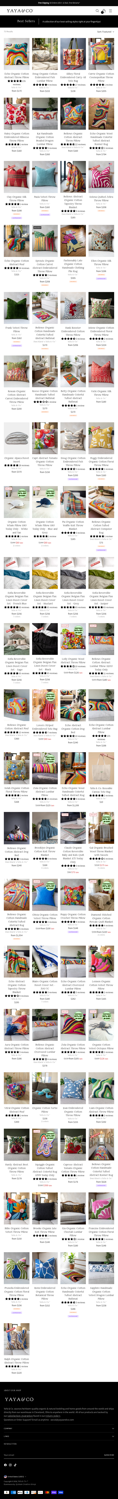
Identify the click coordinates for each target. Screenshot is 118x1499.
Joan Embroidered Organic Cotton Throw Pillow (73, 1112)
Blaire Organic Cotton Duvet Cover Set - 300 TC (44, 985)
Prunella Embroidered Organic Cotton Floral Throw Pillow (16, 1292)
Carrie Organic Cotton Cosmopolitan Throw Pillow (101, 77)
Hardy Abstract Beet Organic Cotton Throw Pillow (16, 1168)
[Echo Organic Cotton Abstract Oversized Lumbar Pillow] (73, 962)
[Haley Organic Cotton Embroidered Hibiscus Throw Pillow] (17, 114)
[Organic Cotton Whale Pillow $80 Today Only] (17, 502)
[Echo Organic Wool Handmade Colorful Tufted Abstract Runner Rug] (101, 114)
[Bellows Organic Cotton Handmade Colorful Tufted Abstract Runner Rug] (101, 1144)
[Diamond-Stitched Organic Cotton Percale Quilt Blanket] (101, 895)
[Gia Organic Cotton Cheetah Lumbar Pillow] (73, 1208)
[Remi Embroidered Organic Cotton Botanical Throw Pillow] (45, 1268)
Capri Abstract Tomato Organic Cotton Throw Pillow (44, 462)
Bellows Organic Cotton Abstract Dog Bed (16, 852)
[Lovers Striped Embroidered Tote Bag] (45, 705)
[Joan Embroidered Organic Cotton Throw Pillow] (73, 1088)
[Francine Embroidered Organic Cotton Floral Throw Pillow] (101, 1208)
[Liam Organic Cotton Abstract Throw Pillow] (101, 1088)
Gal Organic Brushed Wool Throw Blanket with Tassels (101, 851)
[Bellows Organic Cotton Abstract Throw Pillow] (73, 114)
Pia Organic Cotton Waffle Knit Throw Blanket (73, 525)
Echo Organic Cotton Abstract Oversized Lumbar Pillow (73, 985)
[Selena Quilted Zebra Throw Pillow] (101, 177)
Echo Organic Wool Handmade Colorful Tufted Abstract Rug (73, 792)
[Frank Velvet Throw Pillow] (17, 308)
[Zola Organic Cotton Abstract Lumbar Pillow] (45, 768)
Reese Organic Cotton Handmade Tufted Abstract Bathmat (45, 395)
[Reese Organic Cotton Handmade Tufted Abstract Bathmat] (45, 371)
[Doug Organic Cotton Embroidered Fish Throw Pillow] (73, 438)
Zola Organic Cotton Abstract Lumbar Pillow (45, 792)
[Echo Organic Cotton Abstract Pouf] (17, 241)
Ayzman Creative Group (25, 1484)
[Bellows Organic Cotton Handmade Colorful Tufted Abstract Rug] (17, 895)
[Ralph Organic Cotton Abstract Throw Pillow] (17, 1339)
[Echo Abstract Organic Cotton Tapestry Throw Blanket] (17, 962)
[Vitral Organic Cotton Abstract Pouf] (17, 1088)
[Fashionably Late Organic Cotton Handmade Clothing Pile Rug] (73, 241)
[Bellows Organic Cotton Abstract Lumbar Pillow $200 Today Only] (101, 639)
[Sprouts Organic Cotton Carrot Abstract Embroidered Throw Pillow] (45, 241)
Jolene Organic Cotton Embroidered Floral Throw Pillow (101, 331)
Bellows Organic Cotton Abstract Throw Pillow (73, 137)
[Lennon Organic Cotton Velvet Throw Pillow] (101, 962)
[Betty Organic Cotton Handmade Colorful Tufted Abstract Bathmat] (73, 371)
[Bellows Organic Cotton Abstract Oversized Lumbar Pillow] (45, 1025)
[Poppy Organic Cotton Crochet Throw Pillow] (73, 895)
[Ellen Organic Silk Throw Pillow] (101, 241)
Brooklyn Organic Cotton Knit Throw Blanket (44, 851)
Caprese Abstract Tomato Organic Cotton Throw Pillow (73, 1168)
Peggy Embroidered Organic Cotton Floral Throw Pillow (101, 462)
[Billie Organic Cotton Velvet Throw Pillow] (17, 1208)
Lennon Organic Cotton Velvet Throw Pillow (101, 985)
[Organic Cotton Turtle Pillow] (45, 1088)
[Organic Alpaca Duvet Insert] (17, 438)
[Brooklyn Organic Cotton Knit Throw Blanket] (45, 828)
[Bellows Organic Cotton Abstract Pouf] (17, 705)
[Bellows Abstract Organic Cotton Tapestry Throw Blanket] (73, 177)
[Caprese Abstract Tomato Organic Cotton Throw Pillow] (73, 1145)
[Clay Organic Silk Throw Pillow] (17, 177)
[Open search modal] (97, 11)
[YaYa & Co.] (19, 10)
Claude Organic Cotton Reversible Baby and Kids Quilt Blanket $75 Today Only (73, 855)
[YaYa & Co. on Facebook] (6, 1465)
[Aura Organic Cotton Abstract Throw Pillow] (17, 1025)
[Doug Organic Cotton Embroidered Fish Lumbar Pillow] (45, 54)
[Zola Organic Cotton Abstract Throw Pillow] (73, 1025)
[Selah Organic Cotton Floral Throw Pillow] (17, 768)
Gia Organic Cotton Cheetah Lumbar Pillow (73, 1232)
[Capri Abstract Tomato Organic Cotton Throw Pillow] (45, 438)
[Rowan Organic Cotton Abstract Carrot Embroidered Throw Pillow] (17, 371)
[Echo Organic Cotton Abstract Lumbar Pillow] (101, 705)
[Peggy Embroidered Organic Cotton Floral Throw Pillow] (101, 438)
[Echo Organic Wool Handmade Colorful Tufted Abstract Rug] (73, 768)
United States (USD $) (16, 1476)
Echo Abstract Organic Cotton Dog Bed (73, 729)
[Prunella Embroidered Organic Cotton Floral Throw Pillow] (17, 1268)
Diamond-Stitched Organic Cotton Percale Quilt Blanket (101, 918)
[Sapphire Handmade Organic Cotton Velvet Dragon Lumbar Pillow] (101, 1268)
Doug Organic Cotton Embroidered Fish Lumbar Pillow (45, 77)
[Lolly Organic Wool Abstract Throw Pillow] (73, 639)
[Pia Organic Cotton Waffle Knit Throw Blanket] (73, 502)
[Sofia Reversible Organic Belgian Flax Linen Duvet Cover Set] (17, 573)
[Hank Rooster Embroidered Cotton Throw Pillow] (73, 308)
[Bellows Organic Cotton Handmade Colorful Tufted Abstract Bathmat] (45, 308)
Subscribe (109, 1455)
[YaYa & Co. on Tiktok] (15, 1465)
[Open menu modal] (110, 11)
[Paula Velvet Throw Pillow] (45, 177)
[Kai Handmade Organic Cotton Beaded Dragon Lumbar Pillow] (45, 114)
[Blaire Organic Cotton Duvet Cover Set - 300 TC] (45, 962)
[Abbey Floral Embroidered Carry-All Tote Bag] (73, 54)
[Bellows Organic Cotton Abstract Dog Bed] (17, 828)
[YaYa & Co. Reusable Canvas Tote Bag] (101, 768)
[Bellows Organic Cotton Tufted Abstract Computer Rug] (101, 502)
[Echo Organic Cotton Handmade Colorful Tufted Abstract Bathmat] (73, 1268)
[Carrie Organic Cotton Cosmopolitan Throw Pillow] (101, 54)
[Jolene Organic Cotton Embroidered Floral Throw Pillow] (101, 308)
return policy (52, 1416)
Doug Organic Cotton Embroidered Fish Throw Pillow (73, 462)
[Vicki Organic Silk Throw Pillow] (101, 371)
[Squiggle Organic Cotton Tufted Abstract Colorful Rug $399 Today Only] (45, 1145)
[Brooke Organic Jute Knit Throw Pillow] (45, 1208)
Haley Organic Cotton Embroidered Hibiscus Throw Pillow (16, 137)
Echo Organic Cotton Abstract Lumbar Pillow (101, 728)
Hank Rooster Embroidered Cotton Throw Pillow (73, 331)
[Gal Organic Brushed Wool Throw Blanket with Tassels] (101, 828)
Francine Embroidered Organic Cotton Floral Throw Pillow (101, 1232)
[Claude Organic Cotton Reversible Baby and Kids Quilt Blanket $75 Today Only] (73, 828)
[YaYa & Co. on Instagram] (10, 1465)
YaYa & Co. (22, 1481)
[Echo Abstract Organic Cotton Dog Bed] (73, 705)
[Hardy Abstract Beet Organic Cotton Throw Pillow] (17, 1145)
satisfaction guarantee (20, 1416)
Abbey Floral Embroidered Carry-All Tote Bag (73, 77)
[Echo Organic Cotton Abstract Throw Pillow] (17, 54)
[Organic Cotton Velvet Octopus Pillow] (101, 1025)
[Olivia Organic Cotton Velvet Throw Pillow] (45, 895)
